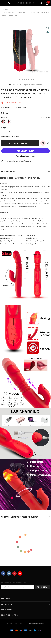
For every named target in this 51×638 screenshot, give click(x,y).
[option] (25, 50)
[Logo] (25, 3)
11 (5, 161)
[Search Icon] (9, 3)
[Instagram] (9, 573)
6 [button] (28, 79)
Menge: (3, 128)
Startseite (4, 9)
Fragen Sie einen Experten (32, 85)
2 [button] (19, 79)
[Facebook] (3, 573)
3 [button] (22, 79)
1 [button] (17, 79)
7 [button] (31, 79)
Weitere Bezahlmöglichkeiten (25, 156)
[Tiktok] (25, 573)
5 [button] (26, 79)
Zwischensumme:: (7, 136)
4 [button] (24, 79)
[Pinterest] (14, 573)
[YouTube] (20, 573)
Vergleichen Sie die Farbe (39, 72)
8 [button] (33, 79)
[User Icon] (41, 3)
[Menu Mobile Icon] (2, 3)
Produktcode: (5, 107)
